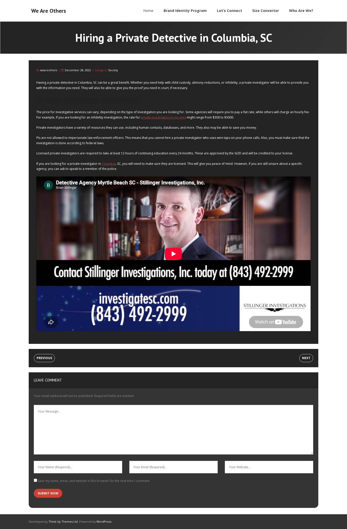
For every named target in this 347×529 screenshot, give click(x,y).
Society (113, 70)
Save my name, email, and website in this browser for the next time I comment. (94, 481)
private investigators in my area (163, 117)
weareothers (48, 70)
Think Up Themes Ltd (63, 521)
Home (148, 10)
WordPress (104, 521)
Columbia (109, 163)
